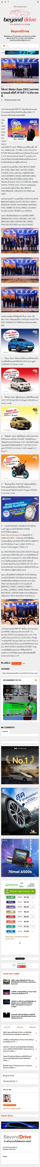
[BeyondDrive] (20, 25)
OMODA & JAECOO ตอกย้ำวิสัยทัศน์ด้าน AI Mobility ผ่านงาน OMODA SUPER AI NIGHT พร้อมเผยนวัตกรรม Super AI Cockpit (23, 1004)
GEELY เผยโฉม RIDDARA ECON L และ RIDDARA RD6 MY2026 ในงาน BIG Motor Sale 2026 (23, 982)
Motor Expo (8, 86)
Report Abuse (7, 1116)
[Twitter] (5, 2)
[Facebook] (8, 2)
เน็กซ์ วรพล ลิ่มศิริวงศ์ (9, 1105)
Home (2, 86)
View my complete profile (12, 1109)
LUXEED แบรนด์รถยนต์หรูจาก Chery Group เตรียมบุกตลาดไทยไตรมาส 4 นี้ (24, 992)
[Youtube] (2, 2)
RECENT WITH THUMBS (11, 974)
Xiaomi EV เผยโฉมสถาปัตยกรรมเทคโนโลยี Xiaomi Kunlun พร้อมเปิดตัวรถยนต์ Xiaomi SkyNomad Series (23, 1016)
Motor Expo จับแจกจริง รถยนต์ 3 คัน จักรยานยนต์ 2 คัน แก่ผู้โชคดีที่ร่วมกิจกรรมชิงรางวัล (19, 696)
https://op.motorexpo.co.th (12, 535)
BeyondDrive (20, 31)
